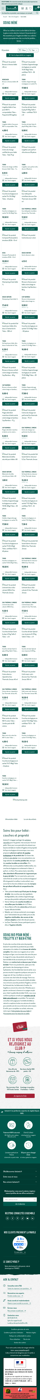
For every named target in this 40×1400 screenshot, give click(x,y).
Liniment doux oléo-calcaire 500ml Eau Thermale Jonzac (8, 607)
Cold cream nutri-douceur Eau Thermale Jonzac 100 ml (29, 693)
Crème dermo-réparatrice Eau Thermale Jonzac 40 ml (10, 693)
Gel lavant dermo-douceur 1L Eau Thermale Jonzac (29, 475)
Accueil (5, 16)
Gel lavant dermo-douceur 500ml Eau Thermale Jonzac (29, 563)
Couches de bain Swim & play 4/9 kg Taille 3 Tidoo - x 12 (10, 651)
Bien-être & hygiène (14, 16)
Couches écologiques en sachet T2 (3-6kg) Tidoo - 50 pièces (29, 345)
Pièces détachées (15, 1339)
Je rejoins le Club (20, 1096)
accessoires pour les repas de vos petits (16, 1013)
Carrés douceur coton (28, 255)
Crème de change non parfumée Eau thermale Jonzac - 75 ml (29, 432)
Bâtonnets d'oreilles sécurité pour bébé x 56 (9, 475)
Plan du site (26, 1339)
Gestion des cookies (20, 1342)
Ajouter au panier (10, 98)
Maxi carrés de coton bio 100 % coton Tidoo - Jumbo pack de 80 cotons (9, 737)
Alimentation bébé (11, 819)
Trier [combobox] (33, 50)
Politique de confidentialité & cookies (20, 1336)
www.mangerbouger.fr (22, 1350)
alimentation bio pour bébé (21, 1011)
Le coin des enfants (30, 819)
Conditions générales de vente (20, 1329)
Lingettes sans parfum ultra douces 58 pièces (30, 168)
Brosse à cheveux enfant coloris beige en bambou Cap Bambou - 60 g (9, 389)
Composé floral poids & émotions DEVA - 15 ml (9, 256)
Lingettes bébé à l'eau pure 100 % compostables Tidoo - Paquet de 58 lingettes (10, 126)
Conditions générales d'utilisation (13, 1332)
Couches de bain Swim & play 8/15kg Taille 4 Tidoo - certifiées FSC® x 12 (29, 126)
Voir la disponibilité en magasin (21, 55)
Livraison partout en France (11, 1153)
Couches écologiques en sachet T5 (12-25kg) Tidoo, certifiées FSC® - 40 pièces (9, 564)
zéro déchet (13, 858)
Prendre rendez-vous (14, 1296)
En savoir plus (18, 1252)
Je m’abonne (20, 1204)
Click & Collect (28, 1132)
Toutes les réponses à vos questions (18, 1288)
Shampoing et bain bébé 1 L (10, 299)
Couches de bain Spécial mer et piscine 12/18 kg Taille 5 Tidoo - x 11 (29, 651)
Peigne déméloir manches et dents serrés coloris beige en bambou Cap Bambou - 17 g (9, 433)
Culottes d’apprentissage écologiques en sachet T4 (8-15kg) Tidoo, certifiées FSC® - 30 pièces (29, 85)
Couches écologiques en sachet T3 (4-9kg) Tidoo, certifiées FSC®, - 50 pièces (29, 738)
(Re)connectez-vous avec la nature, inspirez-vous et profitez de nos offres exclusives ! (20, 1192)
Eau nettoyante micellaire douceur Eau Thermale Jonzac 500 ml (29, 213)
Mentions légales (31, 1332)
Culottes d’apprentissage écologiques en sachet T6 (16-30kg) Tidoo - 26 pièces (9, 521)
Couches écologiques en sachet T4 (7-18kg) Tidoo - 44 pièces (9, 780)
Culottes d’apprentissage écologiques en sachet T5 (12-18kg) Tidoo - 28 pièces (29, 389)
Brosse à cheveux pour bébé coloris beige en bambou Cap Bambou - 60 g (29, 302)
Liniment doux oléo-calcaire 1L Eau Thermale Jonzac (29, 607)
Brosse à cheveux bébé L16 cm (10, 83)
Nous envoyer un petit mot (15, 1310)
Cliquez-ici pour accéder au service (18, 1303)
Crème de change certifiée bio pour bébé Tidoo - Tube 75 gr (10, 169)
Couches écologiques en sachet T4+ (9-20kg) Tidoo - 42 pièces (9, 213)
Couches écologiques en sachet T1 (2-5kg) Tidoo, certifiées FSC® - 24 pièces (30, 520)
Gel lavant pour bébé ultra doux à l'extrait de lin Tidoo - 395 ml (10, 345)
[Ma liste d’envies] (30, 8)
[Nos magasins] (22, 8)
